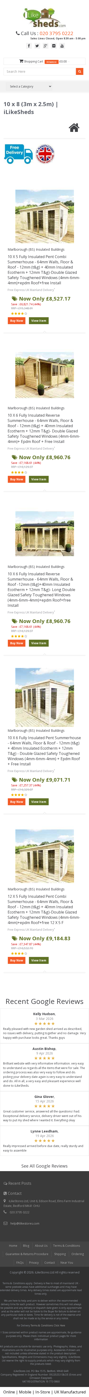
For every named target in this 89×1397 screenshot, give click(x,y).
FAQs (19, 1263)
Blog (26, 1246)
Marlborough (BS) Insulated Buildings (36, 249)
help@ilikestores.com (24, 1223)
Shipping (60, 1254)
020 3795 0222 (56, 33)
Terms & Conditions (66, 1246)
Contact (49, 1263)
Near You (67, 1263)
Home (13, 1246)
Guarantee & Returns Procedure (26, 1254)
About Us (41, 1246)
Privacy (34, 1263)
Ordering (77, 1254)
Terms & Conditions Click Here (48, 1325)
